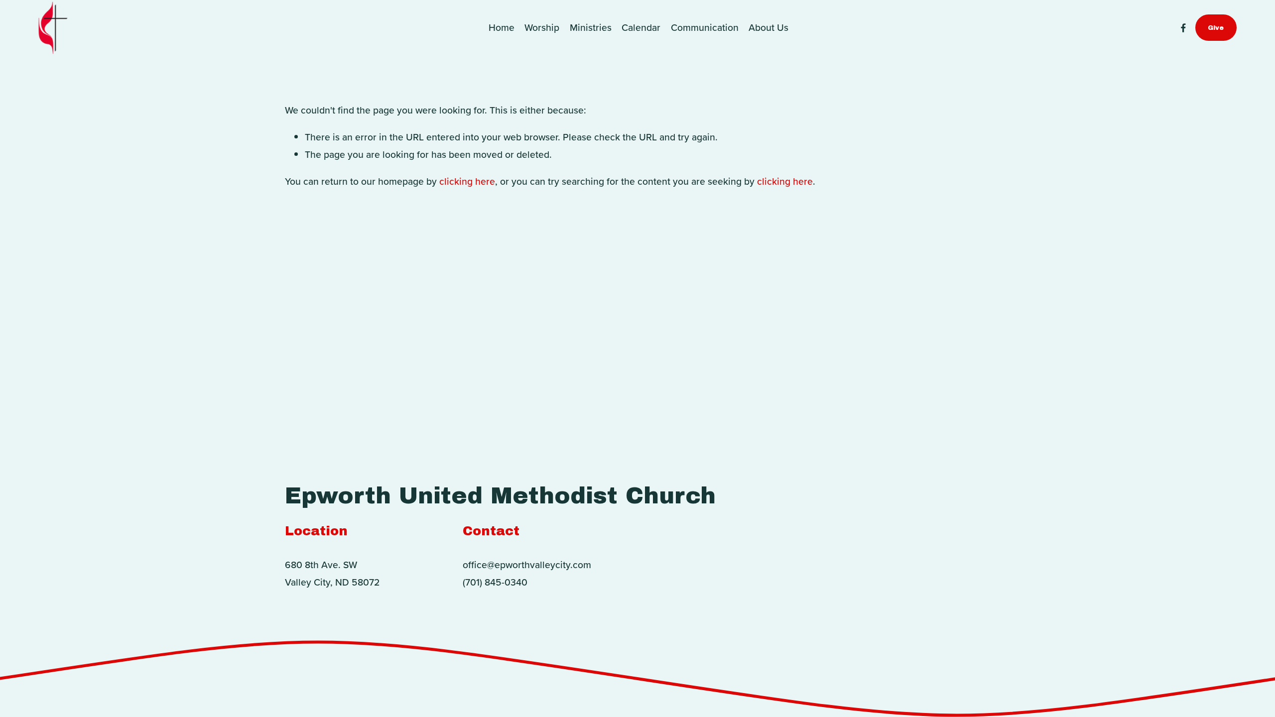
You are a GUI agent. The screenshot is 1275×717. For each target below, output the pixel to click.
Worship (541, 27)
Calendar (641, 27)
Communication (705, 27)
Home (501, 27)
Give (1216, 27)
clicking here (467, 181)
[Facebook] (1183, 27)
